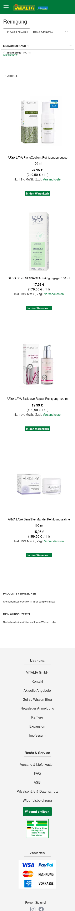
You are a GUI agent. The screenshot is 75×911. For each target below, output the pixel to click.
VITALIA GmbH (37, 672)
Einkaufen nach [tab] (16, 32)
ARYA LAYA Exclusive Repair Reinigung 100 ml (37, 398)
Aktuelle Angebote (37, 690)
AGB (37, 782)
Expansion (37, 726)
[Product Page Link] (37, 121)
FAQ (37, 773)
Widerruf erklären (37, 811)
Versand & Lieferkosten (37, 764)
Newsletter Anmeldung (37, 708)
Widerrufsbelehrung (37, 800)
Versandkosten (52, 179)
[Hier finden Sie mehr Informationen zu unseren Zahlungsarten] (37, 887)
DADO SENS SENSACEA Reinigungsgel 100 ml (39, 278)
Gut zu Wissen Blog (37, 699)
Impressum (37, 735)
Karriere (37, 717)
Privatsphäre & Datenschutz (37, 791)
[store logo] (31, 7)
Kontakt (37, 681)
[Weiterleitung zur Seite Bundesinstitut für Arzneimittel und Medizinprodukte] (37, 837)
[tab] (37, 52)
